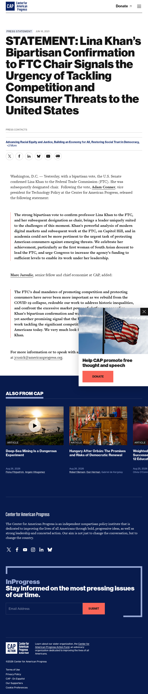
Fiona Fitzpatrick (15, 472)
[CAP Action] (18, 648)
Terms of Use (13, 669)
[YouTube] (25, 550)
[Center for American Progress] (10, 6)
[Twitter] (9, 550)
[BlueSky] (49, 550)
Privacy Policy (13, 674)
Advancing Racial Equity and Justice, (30, 142)
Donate (122, 6)
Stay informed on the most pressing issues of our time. (70, 588)
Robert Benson (77, 472)
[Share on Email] (48, 156)
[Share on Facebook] (19, 156)
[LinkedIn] (41, 550)
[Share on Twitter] (9, 156)
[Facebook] (17, 550)
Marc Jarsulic (21, 275)
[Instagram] (33, 550)
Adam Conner (103, 187)
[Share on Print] (58, 156)
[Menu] (139, 6)
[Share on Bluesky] (38, 156)
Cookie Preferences (17, 687)
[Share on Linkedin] (29, 156)
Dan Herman (93, 472)
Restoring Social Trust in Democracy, (115, 142)
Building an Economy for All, (72, 142)
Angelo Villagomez (35, 472)
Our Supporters (14, 683)
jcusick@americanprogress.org (38, 357)
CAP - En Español (15, 678)
